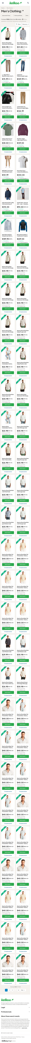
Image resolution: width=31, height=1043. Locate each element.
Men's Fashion (10, 8)
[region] (15, 15)
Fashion (3, 8)
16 (18, 990)
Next (22, 990)
